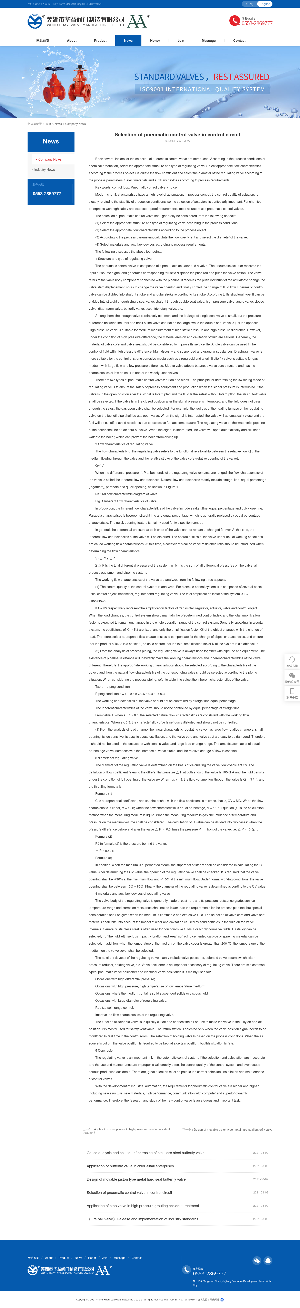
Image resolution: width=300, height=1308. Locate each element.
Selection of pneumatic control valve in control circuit (129, 1192)
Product (100, 40)
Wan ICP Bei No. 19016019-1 (180, 1299)
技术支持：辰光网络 (209, 1299)
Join (181, 40)
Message (209, 40)
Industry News (44, 169)
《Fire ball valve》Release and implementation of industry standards (142, 1218)
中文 (249, 3)
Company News (75, 124)
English (264, 3)
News (128, 40)
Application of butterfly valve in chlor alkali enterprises (130, 1165)
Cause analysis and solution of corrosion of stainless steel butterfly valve (145, 1152)
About (72, 40)
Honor (155, 40)
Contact (239, 40)
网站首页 (42, 40)
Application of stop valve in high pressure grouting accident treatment (126, 1130)
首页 (48, 124)
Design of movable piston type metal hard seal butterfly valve (233, 1129)
